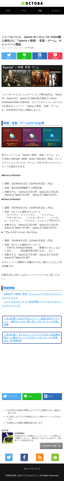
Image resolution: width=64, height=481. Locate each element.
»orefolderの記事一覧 (51, 446)
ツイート (9, 58)
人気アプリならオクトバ (28, 475)
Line (24, 58)
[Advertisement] (32, 24)
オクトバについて (32, 469)
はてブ (39, 58)
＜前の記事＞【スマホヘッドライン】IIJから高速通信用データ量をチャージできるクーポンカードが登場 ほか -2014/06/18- (32, 337)
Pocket (55, 58)
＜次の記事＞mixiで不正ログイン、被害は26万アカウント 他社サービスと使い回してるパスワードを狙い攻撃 (32, 321)
